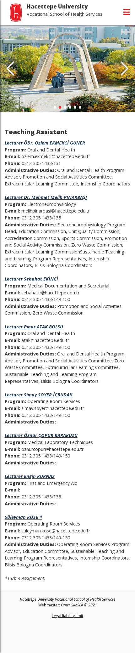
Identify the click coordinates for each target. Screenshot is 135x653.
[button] (124, 69)
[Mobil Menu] (127, 12)
